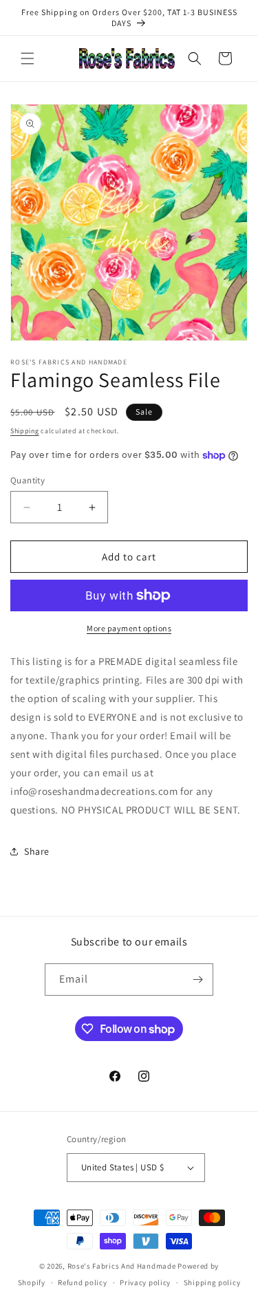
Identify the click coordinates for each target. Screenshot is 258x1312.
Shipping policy (212, 1282)
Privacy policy (145, 1282)
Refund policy (82, 1282)
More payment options (129, 628)
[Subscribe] (197, 979)
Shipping (24, 430)
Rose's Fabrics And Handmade (121, 1266)
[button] (27, 58)
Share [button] (37, 851)
